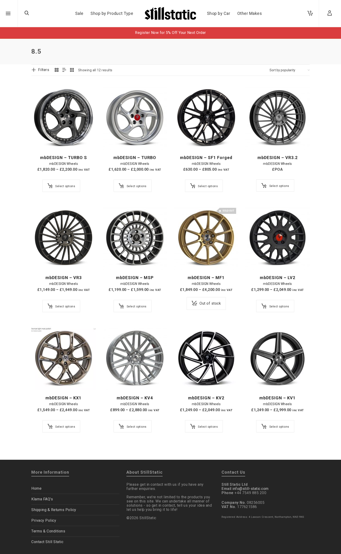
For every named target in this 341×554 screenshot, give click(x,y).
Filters (43, 70)
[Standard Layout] (57, 70)
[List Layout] (64, 70)
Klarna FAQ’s (42, 499)
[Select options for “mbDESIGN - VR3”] (42, 259)
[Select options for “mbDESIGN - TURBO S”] (42, 139)
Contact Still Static (47, 542)
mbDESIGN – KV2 (206, 397)
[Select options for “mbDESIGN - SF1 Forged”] (184, 139)
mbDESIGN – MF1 (206, 277)
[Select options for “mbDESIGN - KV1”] (256, 379)
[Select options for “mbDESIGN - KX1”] (42, 379)
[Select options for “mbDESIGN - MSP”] (113, 259)
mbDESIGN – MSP (135, 277)
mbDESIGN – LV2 (277, 277)
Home (36, 488)
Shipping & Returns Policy (53, 510)
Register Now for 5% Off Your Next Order (170, 32)
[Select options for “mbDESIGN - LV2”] (256, 259)
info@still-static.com (250, 488)
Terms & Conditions (48, 531)
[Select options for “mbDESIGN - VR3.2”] (256, 139)
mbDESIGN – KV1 (277, 397)
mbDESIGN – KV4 (135, 397)
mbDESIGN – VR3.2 (277, 157)
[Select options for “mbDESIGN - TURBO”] (113, 139)
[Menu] (8, 14)
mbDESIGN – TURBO (134, 157)
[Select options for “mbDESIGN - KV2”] (184, 379)
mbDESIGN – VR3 (63, 277)
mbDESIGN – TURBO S (63, 157)
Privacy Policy (43, 520)
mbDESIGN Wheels (63, 164)
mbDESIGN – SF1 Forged (206, 157)
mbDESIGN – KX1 (63, 397)
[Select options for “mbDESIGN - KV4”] (113, 379)
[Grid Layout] (72, 70)
